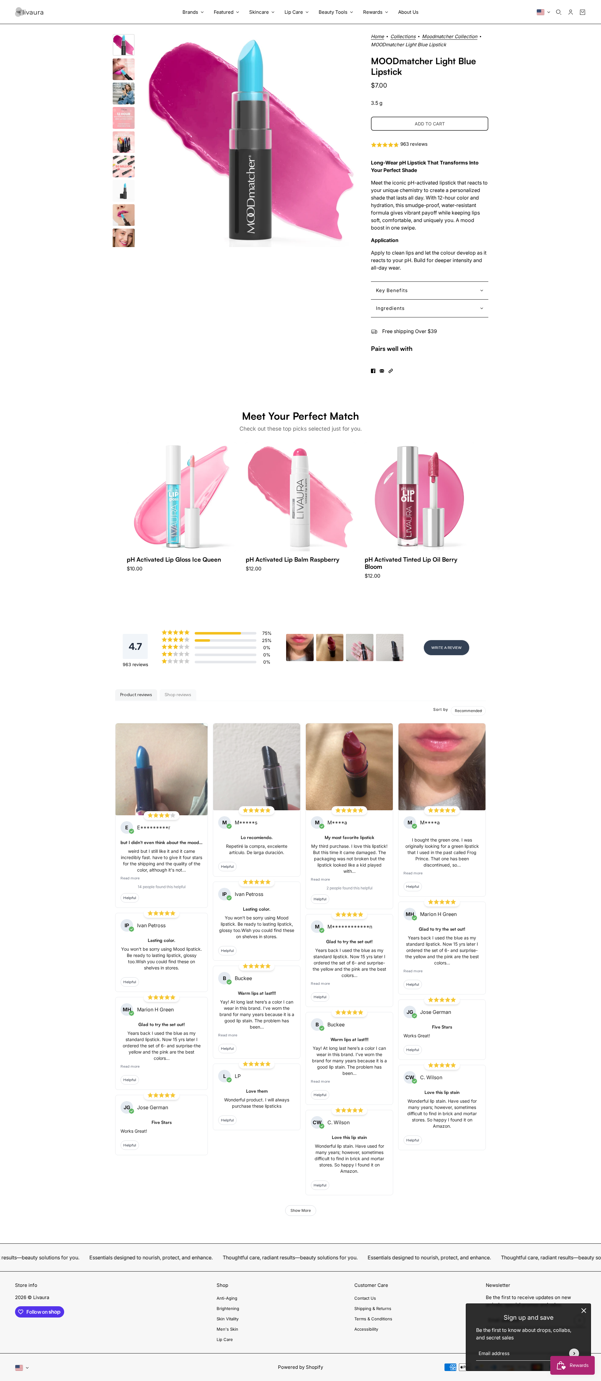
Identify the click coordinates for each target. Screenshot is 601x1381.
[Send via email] (381, 370)
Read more (130, 878)
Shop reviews (178, 694)
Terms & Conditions (373, 1318)
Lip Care (225, 1339)
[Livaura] (29, 12)
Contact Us (365, 1298)
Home (377, 36)
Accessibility (366, 1329)
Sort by (440, 709)
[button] (429, 145)
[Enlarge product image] (251, 140)
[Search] (558, 12)
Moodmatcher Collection (449, 36)
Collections (403, 36)
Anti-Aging (227, 1298)
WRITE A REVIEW (446, 647)
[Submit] (574, 1353)
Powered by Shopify (300, 1367)
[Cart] (582, 12)
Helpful (129, 898)
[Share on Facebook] (373, 370)
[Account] (570, 12)
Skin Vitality (228, 1318)
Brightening (228, 1308)
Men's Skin (227, 1329)
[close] (584, 1311)
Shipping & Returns (372, 1308)
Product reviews (136, 694)
